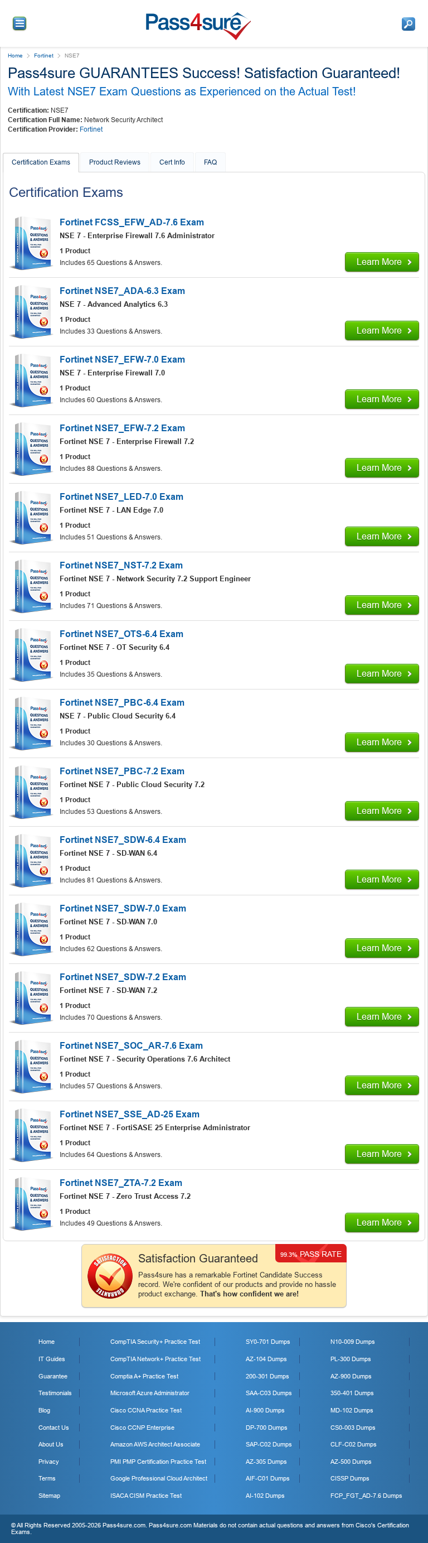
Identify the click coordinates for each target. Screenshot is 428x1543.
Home (15, 55)
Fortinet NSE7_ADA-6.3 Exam (122, 291)
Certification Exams (41, 162)
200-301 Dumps (267, 1376)
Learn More (379, 262)
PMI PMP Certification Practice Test (158, 1461)
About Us (51, 1444)
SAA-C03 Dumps (269, 1393)
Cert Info (172, 162)
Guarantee (52, 1376)
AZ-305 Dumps (266, 1461)
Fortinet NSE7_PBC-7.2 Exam (122, 771)
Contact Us (53, 1427)
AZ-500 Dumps (351, 1461)
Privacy (48, 1461)
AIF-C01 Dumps (268, 1478)
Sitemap (49, 1495)
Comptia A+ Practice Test (144, 1376)
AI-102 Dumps (265, 1495)
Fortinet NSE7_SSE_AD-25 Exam (130, 1114)
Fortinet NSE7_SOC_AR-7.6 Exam (131, 1045)
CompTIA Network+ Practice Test (155, 1359)
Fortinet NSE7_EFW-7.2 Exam (122, 428)
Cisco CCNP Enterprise (142, 1427)
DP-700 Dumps (267, 1427)
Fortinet (44, 55)
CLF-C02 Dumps (353, 1444)
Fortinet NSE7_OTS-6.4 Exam (121, 634)
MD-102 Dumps (351, 1410)
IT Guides (51, 1359)
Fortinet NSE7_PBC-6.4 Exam (122, 702)
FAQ (210, 162)
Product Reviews (114, 162)
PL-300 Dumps (350, 1359)
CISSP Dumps (349, 1478)
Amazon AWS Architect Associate (155, 1444)
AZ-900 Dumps (351, 1376)
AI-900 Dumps (265, 1410)
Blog (44, 1410)
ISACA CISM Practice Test (146, 1495)
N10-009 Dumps (352, 1341)
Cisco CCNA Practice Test (146, 1410)
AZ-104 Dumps (266, 1359)
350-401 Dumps (352, 1393)
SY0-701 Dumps (268, 1341)
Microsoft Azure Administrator (149, 1393)
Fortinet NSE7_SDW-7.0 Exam (123, 908)
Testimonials (55, 1393)
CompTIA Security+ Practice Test (155, 1341)
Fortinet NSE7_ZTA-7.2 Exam (121, 1183)
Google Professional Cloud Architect (158, 1478)
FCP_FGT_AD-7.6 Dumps (366, 1495)
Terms (47, 1478)
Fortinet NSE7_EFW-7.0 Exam (122, 359)
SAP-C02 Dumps (269, 1444)
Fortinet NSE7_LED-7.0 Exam (121, 497)
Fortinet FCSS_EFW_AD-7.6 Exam (132, 222)
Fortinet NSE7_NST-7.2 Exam (121, 565)
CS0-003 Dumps (353, 1427)
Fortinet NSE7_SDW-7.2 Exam (123, 977)
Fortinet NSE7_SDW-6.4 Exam (123, 840)
